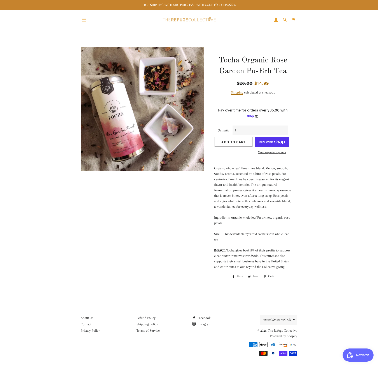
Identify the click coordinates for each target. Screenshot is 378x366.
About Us (87, 318)
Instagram (204, 324)
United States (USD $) (277, 320)
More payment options (272, 152)
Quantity (223, 130)
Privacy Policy (90, 330)
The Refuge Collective (282, 330)
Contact (86, 324)
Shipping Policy (147, 324)
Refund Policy (146, 318)
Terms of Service (148, 330)
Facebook (203, 318)
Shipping (237, 92)
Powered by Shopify (283, 336)
